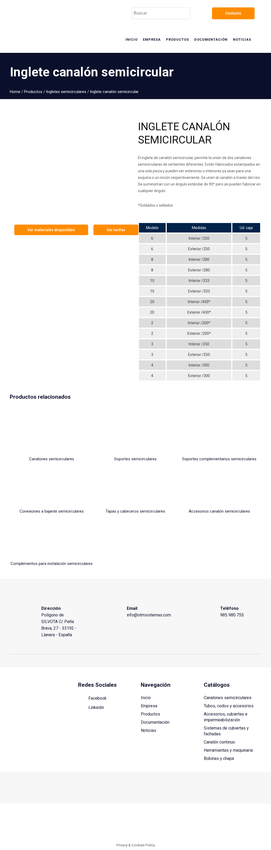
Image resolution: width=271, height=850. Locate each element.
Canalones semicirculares (227, 697)
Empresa (149, 705)
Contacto (233, 13)
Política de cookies (208, 825)
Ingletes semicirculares (66, 91)
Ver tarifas (116, 230)
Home (15, 91)
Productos (33, 91)
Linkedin (95, 707)
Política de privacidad (243, 825)
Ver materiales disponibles (51, 230)
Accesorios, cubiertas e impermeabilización (225, 717)
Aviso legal (182, 825)
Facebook (97, 698)
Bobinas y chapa (219, 758)
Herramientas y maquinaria (228, 750)
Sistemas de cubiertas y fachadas (226, 731)
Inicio (146, 697)
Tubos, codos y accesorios (229, 705)
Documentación (155, 722)
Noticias (148, 730)
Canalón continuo (219, 742)
